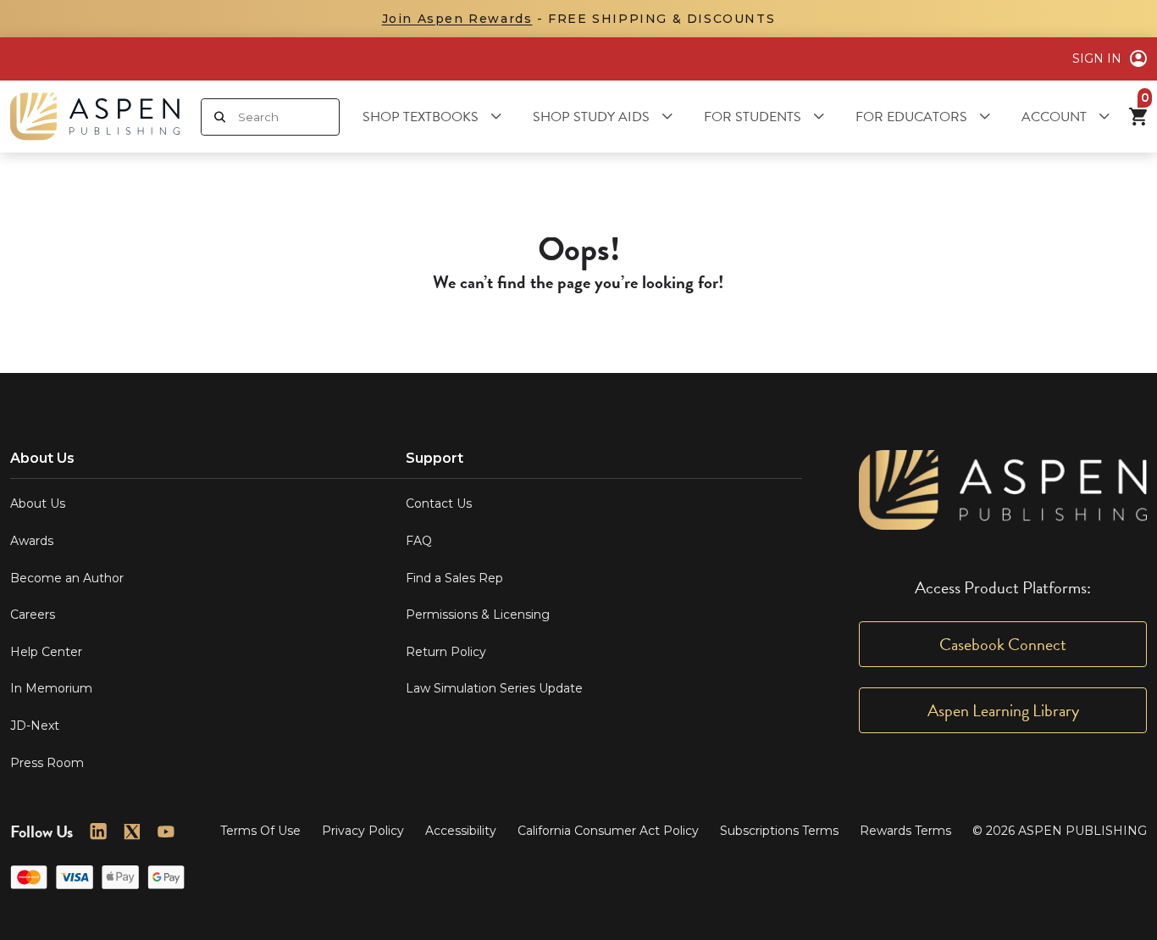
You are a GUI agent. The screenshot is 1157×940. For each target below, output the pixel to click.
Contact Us (439, 503)
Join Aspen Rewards (457, 18)
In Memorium (51, 688)
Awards (31, 540)
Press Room (47, 762)
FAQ (419, 540)
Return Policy (446, 651)
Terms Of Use (260, 830)
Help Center (46, 651)
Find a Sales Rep (454, 578)
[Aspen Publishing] (95, 116)
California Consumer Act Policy (608, 830)
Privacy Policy (363, 830)
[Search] (220, 117)
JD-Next (34, 725)
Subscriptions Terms (779, 830)
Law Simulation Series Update (494, 688)
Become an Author (67, 578)
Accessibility (460, 830)
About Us (37, 503)
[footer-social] (98, 831)
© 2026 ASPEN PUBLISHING (1059, 830)
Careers (32, 614)
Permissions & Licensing (478, 614)
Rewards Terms (905, 830)
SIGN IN (1096, 58)
